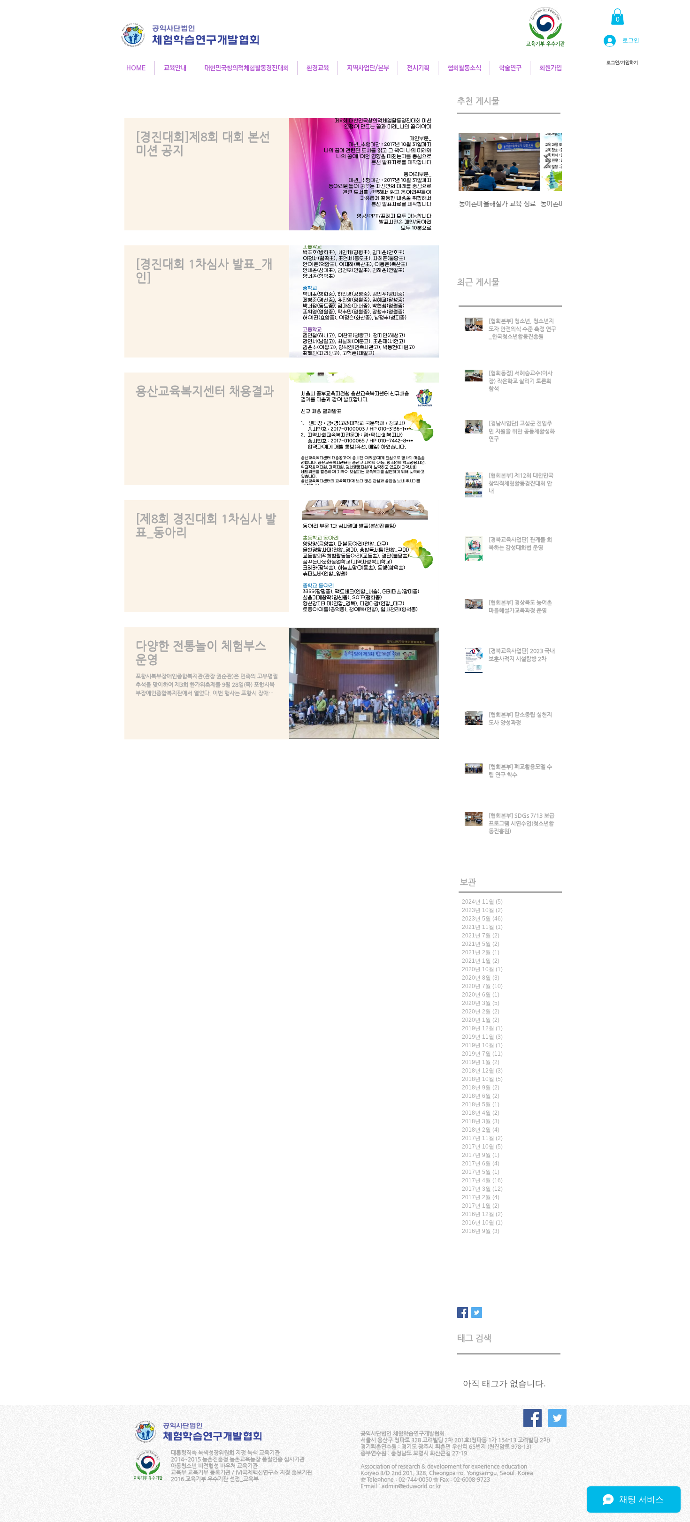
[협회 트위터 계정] (557, 1418)
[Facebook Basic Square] (462, 1312)
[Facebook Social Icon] (532, 1418)
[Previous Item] (473, 162)
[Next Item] (547, 162)
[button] (617, 16)
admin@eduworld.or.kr (411, 1486)
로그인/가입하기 (622, 62)
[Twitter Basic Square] (476, 1312)
